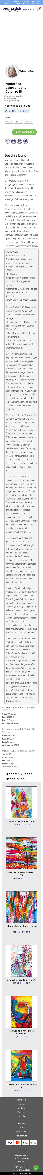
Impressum (21, 1131)
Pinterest (21, 1112)
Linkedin (21, 1116)
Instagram (21, 1103)
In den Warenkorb (24, 132)
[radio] (9, 121)
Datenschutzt (22, 1135)
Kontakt (21, 1123)
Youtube (21, 1107)
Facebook (21, 1099)
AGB (22, 1127)
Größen (7, 117)
